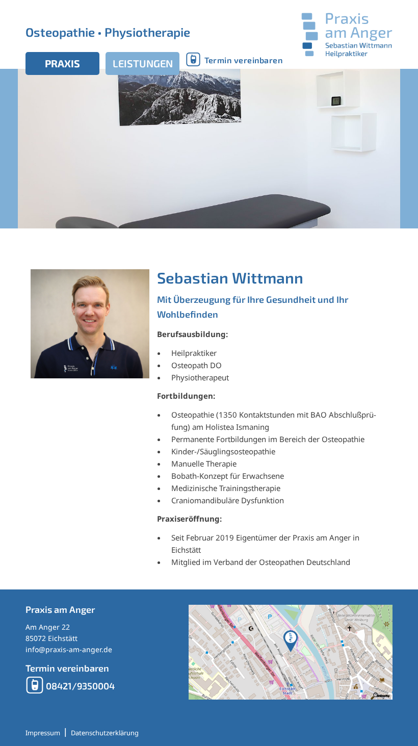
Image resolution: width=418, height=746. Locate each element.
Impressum (42, 732)
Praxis (62, 63)
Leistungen (143, 63)
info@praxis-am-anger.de (68, 649)
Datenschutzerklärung (105, 732)
